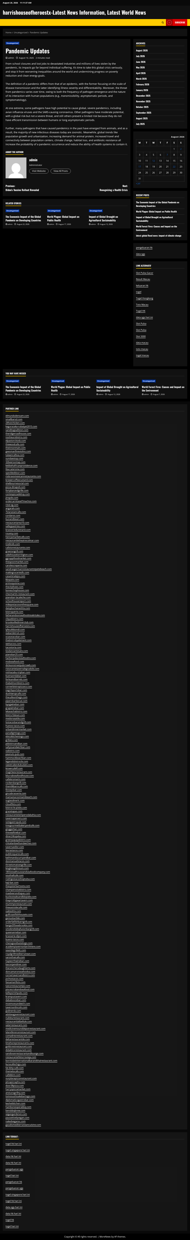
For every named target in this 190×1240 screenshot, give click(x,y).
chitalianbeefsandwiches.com (21, 843)
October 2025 (142, 107)
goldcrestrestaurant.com (19, 1046)
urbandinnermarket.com (19, 729)
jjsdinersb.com (13, 1010)
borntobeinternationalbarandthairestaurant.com (31, 1060)
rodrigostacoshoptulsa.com (20, 878)
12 (153, 160)
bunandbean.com (15, 519)
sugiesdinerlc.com (15, 800)
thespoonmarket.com (17, 561)
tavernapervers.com (16, 818)
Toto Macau (142, 304)
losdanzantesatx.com (17, 650)
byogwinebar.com (15, 704)
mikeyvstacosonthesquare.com (22, 604)
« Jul (138, 183)
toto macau (142, 349)
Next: (114, 188)
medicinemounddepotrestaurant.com (25, 1028)
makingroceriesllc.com (17, 572)
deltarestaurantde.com (18, 1039)
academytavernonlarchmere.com (23, 946)
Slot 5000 (141, 336)
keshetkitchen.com (15, 1103)
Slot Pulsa (141, 323)
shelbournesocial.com (17, 483)
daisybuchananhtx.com (18, 608)
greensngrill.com (14, 551)
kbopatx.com (12, 579)
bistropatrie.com (14, 611)
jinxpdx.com (12, 497)
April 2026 (141, 73)
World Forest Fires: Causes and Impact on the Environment (163, 388)
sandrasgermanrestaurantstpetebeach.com (29, 569)
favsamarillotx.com (15, 982)
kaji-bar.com (12, 882)
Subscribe (180, 22)
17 (139, 166)
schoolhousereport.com (18, 601)
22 (174, 166)
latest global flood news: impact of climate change (158, 235)
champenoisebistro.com (18, 889)
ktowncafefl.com (14, 768)
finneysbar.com (14, 789)
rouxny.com (12, 533)
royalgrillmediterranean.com (21, 953)
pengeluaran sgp (14, 1188)
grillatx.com (12, 739)
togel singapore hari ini (18, 1150)
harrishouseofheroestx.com (20, 625)
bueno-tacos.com (15, 939)
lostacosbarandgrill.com (18, 722)
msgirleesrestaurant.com (19, 771)
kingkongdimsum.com (17, 868)
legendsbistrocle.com (17, 761)
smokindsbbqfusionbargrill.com (22, 928)
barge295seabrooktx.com (19, 925)
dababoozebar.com (16, 1000)
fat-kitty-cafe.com (15, 1067)
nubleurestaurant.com (17, 1017)
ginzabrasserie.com (16, 793)
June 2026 (140, 61)
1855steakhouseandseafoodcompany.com (28, 871)
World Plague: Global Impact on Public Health (63, 218)
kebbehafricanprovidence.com (22, 465)
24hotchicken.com (15, 422)
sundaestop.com (14, 458)
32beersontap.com (15, 462)
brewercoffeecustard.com (19, 479)
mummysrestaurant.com (19, 903)
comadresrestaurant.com (19, 1035)
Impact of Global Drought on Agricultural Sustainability (103, 218)
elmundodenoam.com (17, 415)
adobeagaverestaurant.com (20, 1014)
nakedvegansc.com (16, 1121)
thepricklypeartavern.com (19, 900)
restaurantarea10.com (17, 522)
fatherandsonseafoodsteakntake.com (25, 615)
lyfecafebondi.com (15, 629)
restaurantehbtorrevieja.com (21, 1057)
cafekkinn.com (13, 1074)
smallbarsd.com (14, 419)
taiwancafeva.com (15, 454)
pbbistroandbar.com (16, 743)
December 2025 (143, 95)
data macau (142, 342)
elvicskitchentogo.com (17, 736)
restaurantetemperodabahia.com (23, 814)
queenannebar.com (16, 932)
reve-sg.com (12, 504)
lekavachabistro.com (16, 711)
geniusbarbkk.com (15, 918)
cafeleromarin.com (15, 779)
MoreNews (105, 1236)
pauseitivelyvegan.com (17, 1117)
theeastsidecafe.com (16, 907)
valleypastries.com (15, 526)
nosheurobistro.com (16, 437)
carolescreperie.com (16, 565)
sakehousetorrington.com (19, 554)
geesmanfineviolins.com (18, 451)
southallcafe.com (15, 875)
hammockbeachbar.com (18, 757)
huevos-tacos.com (15, 725)
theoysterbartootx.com (18, 886)
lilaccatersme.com (15, 469)
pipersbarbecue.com (16, 700)
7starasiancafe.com (16, 511)
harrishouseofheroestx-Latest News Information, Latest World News (74, 12)
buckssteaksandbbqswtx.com (21, 896)
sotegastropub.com (16, 821)
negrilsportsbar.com (16, 690)
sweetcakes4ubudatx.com (19, 764)
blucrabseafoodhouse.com (20, 775)
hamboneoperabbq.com (18, 1106)
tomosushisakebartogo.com (20, 1096)
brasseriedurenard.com (18, 529)
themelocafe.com (15, 1071)
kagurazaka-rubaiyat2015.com (21, 426)
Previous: (22, 188)
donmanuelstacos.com (18, 861)
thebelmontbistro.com (17, 683)
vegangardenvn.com (16, 1114)
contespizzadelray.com (18, 494)
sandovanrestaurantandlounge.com (25, 1053)
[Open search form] (163, 22)
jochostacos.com (14, 978)
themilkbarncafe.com (17, 786)
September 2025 (143, 112)
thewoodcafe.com (15, 444)
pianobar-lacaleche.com (18, 597)
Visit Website (39, 170)
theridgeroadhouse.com (18, 433)
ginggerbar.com (14, 829)
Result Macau (143, 279)
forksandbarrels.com (17, 679)
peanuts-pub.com (15, 754)
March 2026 (141, 78)
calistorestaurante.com (18, 547)
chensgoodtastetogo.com (19, 943)
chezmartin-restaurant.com (20, 593)
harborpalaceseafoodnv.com (21, 657)
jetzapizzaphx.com (15, 1082)
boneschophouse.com (17, 590)
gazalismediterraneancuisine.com (23, 1124)
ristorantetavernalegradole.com (22, 668)
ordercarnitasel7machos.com (21, 501)
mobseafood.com (15, 661)
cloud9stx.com (13, 804)
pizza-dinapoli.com (15, 487)
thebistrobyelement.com (19, 640)
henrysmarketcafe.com (18, 536)
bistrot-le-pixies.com (16, 807)
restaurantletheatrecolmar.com (22, 540)
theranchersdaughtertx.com (20, 968)
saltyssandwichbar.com (18, 747)
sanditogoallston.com (17, 429)
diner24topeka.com (16, 836)
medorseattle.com (15, 718)
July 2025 (140, 124)
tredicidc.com (13, 543)
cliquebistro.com (14, 618)
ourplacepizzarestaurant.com (21, 1078)
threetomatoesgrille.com (19, 864)
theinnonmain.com (16, 447)
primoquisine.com (15, 583)
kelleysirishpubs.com (17, 992)
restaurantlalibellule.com (19, 1021)
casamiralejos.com (15, 576)
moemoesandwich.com (18, 1003)
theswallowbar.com (16, 832)
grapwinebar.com (15, 707)
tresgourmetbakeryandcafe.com (23, 825)
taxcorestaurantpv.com (18, 985)
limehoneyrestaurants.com (20, 1042)
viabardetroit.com (15, 633)
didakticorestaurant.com (19, 1050)
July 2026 (140, 56)
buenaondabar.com (16, 675)
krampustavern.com (16, 996)
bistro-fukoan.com (15, 715)
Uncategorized (12, 43)
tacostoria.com (13, 647)
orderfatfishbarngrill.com (19, 921)
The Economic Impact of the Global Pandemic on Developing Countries (23, 218)
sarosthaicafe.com (15, 957)
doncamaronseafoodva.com (20, 971)
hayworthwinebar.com (17, 960)
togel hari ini (12, 1175)
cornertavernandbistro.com (20, 975)
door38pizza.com (15, 1085)
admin (11, 58)
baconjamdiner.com (16, 964)
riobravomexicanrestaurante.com (23, 476)
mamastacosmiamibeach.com (21, 797)
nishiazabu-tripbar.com (18, 672)
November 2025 (143, 101)
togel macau (142, 355)
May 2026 (140, 67)
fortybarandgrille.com (17, 490)
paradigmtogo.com (16, 732)
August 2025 (142, 118)
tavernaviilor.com (15, 846)
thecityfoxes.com (14, 586)
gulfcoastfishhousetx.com (19, 914)
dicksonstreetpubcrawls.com (21, 665)
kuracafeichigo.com (16, 1064)
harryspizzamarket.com (18, 1089)
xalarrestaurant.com (16, 1025)
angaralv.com (13, 508)
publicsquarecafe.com (17, 853)
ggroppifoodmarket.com (18, 558)
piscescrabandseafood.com (20, 989)
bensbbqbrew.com (15, 1110)
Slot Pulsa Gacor (144, 272)
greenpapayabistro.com (18, 839)
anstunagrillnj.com (15, 1092)
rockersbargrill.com (16, 782)
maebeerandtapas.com (18, 893)
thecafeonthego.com (16, 697)
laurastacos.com (14, 850)
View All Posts (61, 170)
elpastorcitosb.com (16, 440)
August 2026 (142, 50)
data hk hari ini (13, 1162)
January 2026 (142, 90)
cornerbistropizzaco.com (19, 686)
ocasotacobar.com (15, 636)
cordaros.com (13, 515)
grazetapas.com (14, 811)
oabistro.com (13, 750)
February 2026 (142, 84)
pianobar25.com (14, 654)
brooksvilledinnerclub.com (20, 622)
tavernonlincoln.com (16, 1007)
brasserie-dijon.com (16, 935)
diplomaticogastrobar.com (20, 1099)
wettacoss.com (13, 643)
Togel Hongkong (144, 298)
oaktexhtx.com (13, 911)
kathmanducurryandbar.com (21, 857)
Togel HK (140, 310)
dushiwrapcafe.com (16, 693)
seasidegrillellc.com (16, 950)
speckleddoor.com (15, 472)
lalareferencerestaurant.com (21, 1032)
